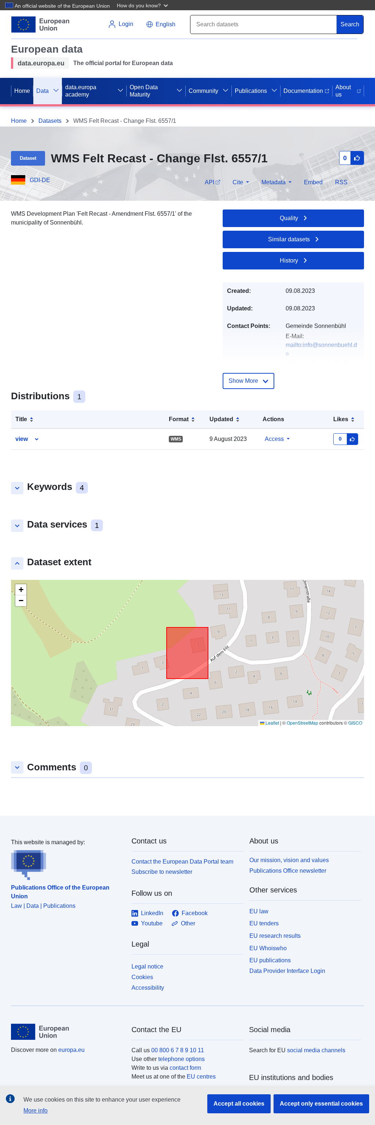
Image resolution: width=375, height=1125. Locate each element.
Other (188, 923)
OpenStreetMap (302, 723)
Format (179, 419)
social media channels (316, 1050)
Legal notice (147, 966)
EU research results (275, 936)
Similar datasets (289, 239)
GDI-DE (40, 180)
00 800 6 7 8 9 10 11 (177, 1050)
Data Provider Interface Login (287, 971)
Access (274, 439)
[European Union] (67, 1032)
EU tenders (264, 923)
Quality (289, 218)
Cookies (142, 977)
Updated (221, 419)
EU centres (201, 1076)
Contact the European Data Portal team (182, 861)
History (289, 260)
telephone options (181, 1059)
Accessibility (147, 988)
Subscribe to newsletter (161, 872)
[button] (143, 5)
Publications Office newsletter (287, 871)
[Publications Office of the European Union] (67, 863)
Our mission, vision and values (289, 860)
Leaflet (271, 723)
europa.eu (71, 1050)
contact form (185, 1068)
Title (21, 419)
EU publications (270, 960)
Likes (340, 419)
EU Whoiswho (268, 948)
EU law (258, 911)
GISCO (355, 723)
